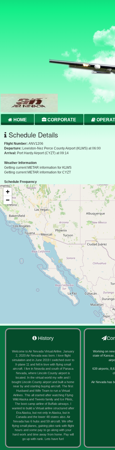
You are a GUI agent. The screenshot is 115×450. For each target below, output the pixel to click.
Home (19, 119)
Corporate (61, 119)
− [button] (7, 200)
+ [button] (7, 191)
